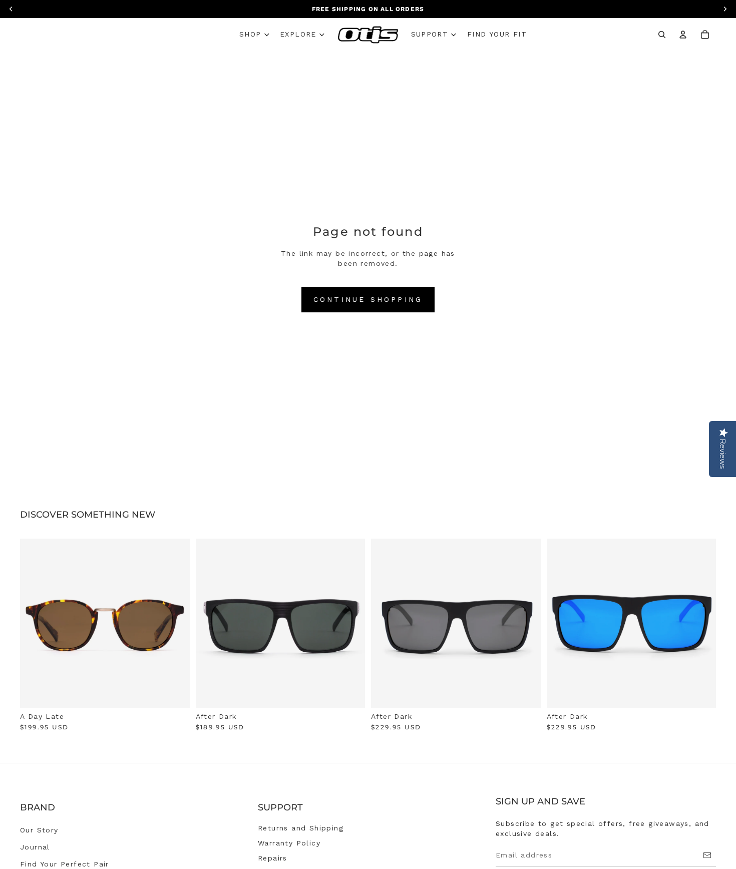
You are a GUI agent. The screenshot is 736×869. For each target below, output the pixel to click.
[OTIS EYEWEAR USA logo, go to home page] (368, 35)
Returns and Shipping (300, 828)
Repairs (272, 858)
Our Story (39, 830)
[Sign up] (707, 855)
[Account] (683, 35)
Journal (35, 847)
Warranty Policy (289, 843)
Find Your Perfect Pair (64, 864)
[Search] (662, 35)
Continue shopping (368, 299)
